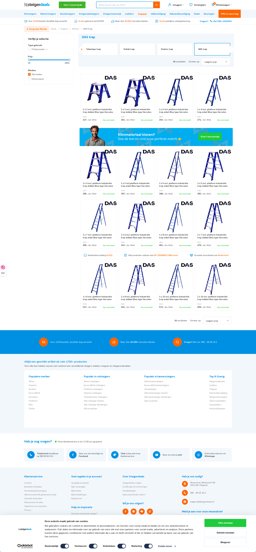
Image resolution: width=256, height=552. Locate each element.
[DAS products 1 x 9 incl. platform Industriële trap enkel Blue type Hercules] (98, 279)
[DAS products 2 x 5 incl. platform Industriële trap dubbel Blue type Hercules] (213, 166)
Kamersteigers (48, 13)
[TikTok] (150, 511)
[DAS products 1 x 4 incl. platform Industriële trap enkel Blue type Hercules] (213, 92)
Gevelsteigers (67, 13)
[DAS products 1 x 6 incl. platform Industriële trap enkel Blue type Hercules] (175, 166)
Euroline (32, 389)
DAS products (38, 79)
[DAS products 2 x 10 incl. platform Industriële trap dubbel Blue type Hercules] (213, 279)
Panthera (33, 401)
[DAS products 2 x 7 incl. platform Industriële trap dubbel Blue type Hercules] (213, 218)
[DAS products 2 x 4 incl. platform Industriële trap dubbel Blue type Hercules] (98, 166)
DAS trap (87, 29)
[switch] (93, 546)
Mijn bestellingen (79, 494)
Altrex (31, 381)
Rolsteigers (30, 13)
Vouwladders (215, 404)
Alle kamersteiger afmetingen (157, 397)
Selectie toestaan (225, 532)
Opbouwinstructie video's (134, 494)
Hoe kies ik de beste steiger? (84, 513)
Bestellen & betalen (33, 487)
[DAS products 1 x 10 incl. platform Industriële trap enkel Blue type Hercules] (175, 279)
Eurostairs (33, 397)
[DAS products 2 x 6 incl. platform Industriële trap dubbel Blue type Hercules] (137, 218)
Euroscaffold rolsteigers (94, 385)
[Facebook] (125, 511)
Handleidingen (129, 491)
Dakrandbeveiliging (180, 13)
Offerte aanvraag (230, 13)
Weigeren (225, 542)
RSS (31, 404)
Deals (197, 13)
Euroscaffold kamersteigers (156, 385)
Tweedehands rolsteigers (95, 397)
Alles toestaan (225, 523)
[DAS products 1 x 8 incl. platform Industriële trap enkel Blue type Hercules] (175, 218)
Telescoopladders (217, 401)
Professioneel (40, 49)
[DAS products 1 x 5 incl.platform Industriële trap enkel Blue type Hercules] (137, 166)
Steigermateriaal (112, 13)
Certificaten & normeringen (135, 487)
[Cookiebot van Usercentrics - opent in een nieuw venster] (25, 546)
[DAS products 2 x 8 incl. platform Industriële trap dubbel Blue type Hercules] (137, 279)
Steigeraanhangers (89, 13)
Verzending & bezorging (35, 491)
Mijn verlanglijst (78, 487)
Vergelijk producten (80, 483)
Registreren (76, 498)
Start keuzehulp (210, 136)
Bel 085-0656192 (216, 21)
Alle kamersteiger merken (156, 393)
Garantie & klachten (33, 498)
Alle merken (37, 74)
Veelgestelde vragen (132, 483)
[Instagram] (134, 511)
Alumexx (33, 385)
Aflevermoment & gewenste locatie (40, 494)
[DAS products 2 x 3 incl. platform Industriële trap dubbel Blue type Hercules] (137, 92)
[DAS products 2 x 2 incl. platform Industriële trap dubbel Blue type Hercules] (98, 92)
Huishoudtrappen (217, 408)
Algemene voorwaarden (35, 506)
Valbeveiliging (158, 13)
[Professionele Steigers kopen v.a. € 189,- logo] (37, 5)
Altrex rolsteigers (92, 381)
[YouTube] (142, 511)
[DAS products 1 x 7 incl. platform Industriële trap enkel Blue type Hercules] (98, 218)
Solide (32, 408)
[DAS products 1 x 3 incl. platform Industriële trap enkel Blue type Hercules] (175, 92)
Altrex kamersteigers (153, 381)
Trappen (142, 13)
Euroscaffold (34, 393)
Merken (75, 29)
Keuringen (209, 13)
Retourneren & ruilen (33, 502)
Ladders (129, 13)
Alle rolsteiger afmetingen (95, 404)
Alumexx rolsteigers (93, 393)
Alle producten (90, 408)
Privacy (27, 510)
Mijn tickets (76, 491)
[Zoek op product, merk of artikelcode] (156, 4)
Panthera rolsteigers (93, 389)
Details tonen (165, 546)
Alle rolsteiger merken (94, 401)
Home (53, 29)
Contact (27, 483)
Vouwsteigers (150, 389)
